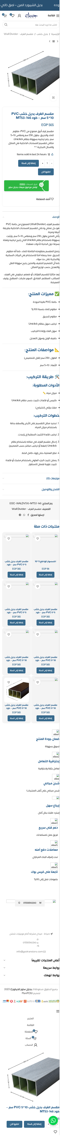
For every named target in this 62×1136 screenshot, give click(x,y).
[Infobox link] (31, 871)
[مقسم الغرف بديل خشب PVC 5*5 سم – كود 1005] (45, 594)
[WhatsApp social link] (24, 515)
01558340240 (29, 942)
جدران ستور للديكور (22, 989)
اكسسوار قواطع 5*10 (45, 561)
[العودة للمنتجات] (54, 41)
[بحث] (5, 24)
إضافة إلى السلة (28, 163)
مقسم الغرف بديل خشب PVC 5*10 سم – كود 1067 (16, 708)
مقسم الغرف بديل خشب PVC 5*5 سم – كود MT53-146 (16, 612)
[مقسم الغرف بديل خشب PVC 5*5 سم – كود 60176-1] (16, 546)
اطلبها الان (45, 172)
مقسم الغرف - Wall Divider (18, 34)
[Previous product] (58, 41)
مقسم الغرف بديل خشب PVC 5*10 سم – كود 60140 (45, 708)
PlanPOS (27, 993)
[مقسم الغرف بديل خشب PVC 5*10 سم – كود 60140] (45, 690)
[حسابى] (19, 15)
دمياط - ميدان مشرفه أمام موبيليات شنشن (29, 934)
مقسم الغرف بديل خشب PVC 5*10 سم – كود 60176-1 (45, 660)
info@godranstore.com (30, 952)
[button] (45, 575)
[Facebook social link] (28, 515)
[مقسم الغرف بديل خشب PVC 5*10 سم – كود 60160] (16, 642)
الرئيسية (55, 34)
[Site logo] (31, 16)
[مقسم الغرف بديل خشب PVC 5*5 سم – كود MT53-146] (16, 594)
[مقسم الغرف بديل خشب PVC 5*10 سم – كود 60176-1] (45, 642)
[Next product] (50, 41)
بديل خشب (42, 34)
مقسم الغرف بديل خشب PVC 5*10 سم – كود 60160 (16, 660)
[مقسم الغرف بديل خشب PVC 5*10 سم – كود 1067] (16, 690)
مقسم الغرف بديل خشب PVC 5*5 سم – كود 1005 (45, 612)
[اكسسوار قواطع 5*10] (45, 546)
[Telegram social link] (20, 515)
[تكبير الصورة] (53, 97)
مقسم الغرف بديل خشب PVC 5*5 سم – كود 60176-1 (16, 565)
